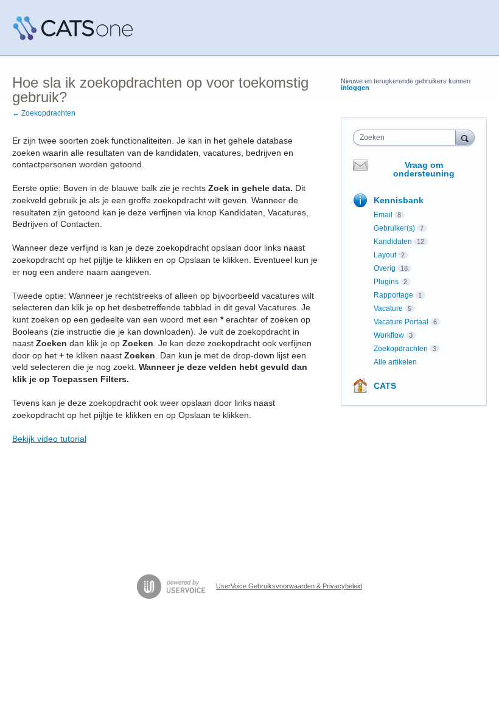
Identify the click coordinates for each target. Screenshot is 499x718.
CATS (385, 386)
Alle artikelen (395, 362)
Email (383, 215)
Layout (385, 255)
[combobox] (407, 137)
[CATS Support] (73, 28)
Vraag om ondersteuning (424, 169)
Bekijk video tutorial (49, 439)
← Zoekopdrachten (43, 113)
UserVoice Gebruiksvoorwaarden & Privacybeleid (289, 586)
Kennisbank (399, 200)
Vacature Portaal (401, 322)
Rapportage (393, 295)
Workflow (389, 335)
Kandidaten (393, 241)
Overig (385, 268)
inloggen (355, 87)
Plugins (386, 281)
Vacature (388, 308)
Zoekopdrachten (401, 348)
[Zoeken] (465, 137)
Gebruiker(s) (394, 228)
